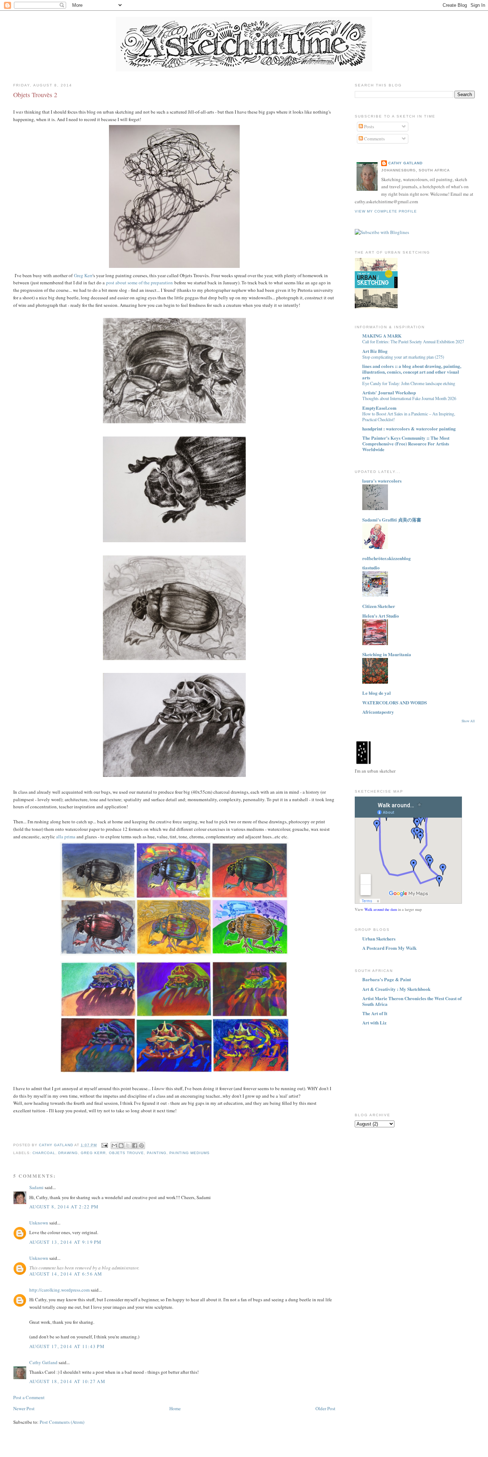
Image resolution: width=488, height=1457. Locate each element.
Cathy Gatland (43, 1362)
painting (156, 1153)
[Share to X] (127, 1145)
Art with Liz (374, 1022)
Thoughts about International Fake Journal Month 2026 (409, 398)
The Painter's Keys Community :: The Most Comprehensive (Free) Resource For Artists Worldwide (405, 443)
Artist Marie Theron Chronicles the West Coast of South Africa (412, 1001)
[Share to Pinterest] (141, 1145)
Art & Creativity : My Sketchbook (396, 989)
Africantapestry (378, 711)
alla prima (65, 836)
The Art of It (374, 1013)
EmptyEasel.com (379, 407)
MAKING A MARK (382, 335)
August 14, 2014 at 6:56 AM (66, 1274)
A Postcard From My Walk (389, 947)
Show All (468, 721)
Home (175, 1408)
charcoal (44, 1153)
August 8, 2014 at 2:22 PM (64, 1206)
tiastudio (371, 567)
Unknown (38, 1222)
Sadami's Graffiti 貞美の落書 (391, 519)
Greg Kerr (83, 275)
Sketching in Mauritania (386, 654)
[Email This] (114, 1145)
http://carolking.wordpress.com (59, 1290)
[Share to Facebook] (134, 1145)
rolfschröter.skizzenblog (386, 558)
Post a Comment (29, 1397)
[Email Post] (104, 1145)
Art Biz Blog (375, 351)
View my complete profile (386, 211)
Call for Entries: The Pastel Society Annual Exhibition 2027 (413, 341)
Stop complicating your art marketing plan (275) (403, 357)
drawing (68, 1153)
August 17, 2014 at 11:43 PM (67, 1346)
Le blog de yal (376, 692)
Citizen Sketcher (378, 606)
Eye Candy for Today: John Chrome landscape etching (408, 383)
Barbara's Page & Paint (386, 979)
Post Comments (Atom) (62, 1422)
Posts (368, 126)
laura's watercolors (382, 480)
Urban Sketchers (378, 938)
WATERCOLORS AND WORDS (394, 702)
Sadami (36, 1187)
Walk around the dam (380, 909)
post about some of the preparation (139, 282)
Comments (374, 138)
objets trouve (126, 1153)
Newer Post (24, 1408)
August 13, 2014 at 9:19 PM (65, 1242)
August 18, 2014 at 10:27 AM (67, 1381)
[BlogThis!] (121, 1145)
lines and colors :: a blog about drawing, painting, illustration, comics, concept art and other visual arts (411, 372)
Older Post (325, 1408)
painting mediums (189, 1153)
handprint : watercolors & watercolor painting (409, 428)
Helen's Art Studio (380, 615)
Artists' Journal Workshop (389, 392)
